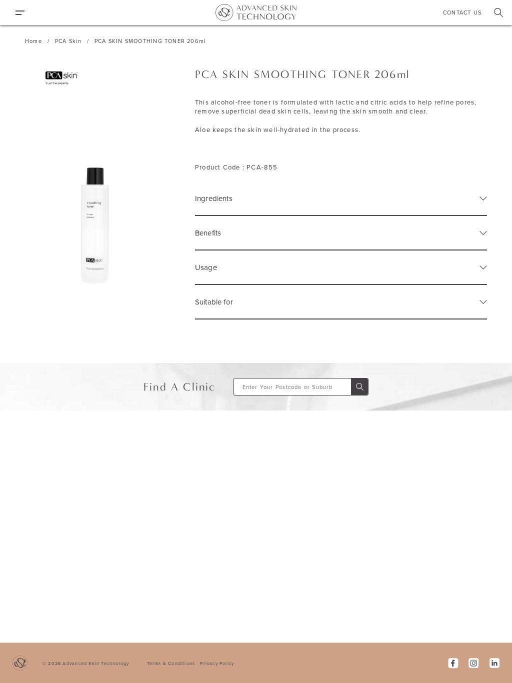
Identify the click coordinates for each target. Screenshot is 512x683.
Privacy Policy (217, 663)
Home (33, 41)
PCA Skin (68, 41)
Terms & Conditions (171, 663)
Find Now (359, 386)
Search (498, 12)
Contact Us (462, 12)
